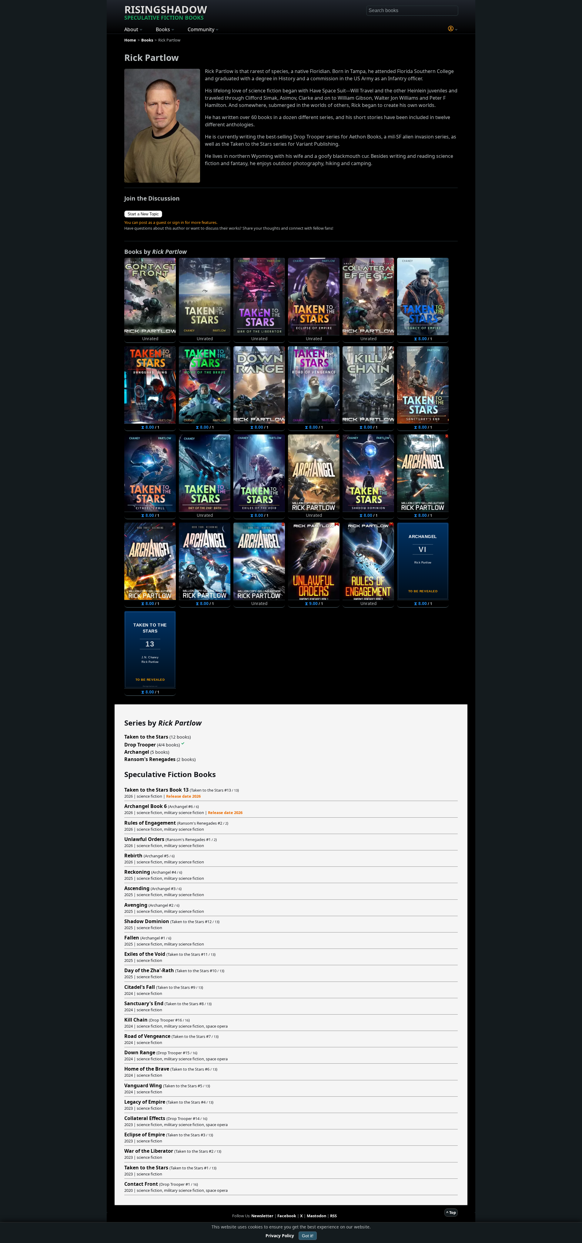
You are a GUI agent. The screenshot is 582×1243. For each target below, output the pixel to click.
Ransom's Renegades (150, 759)
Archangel (136, 752)
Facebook (286, 1215)
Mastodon (316, 1215)
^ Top (451, 1212)
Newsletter (262, 1215)
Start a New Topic (143, 214)
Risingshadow (165, 11)
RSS (333, 1215)
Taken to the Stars (146, 736)
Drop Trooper (140, 744)
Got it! (307, 1235)
